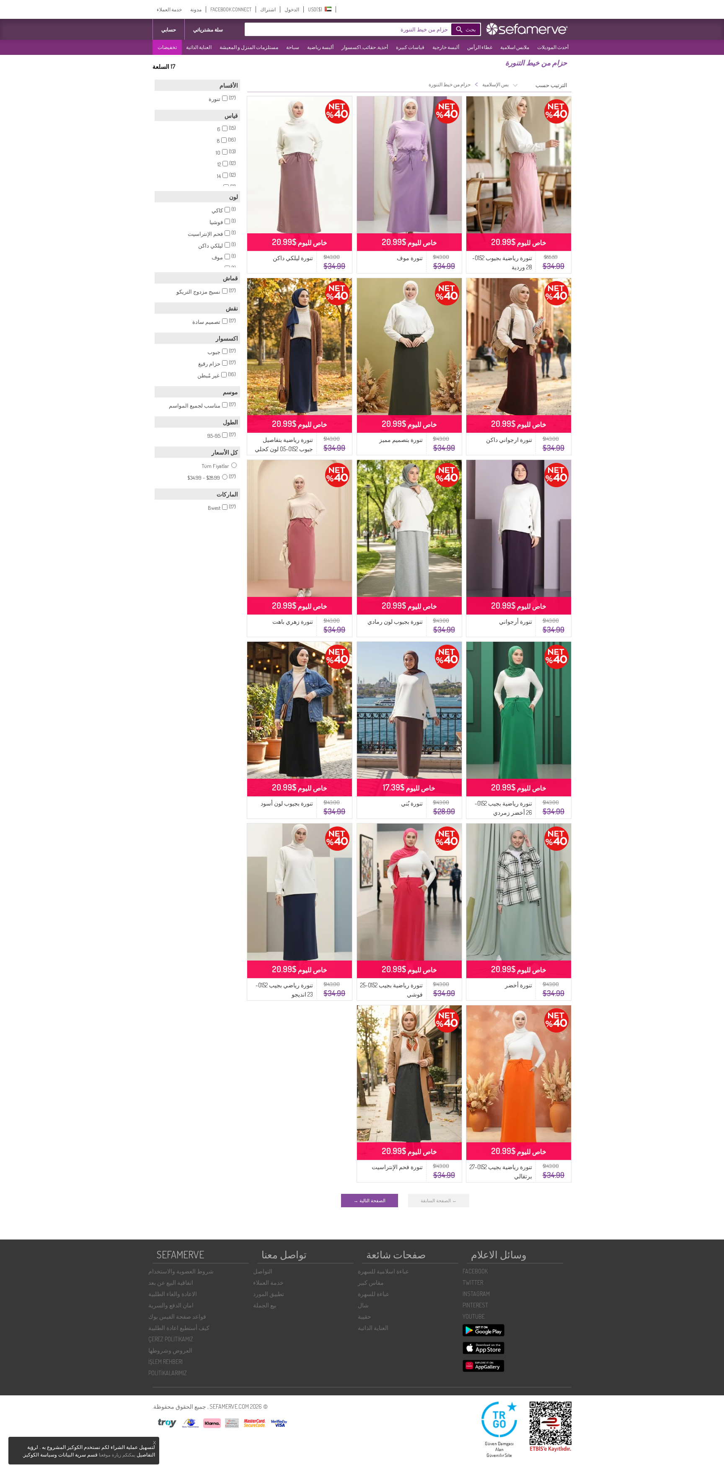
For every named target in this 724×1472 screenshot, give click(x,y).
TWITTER (473, 1282)
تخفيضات (167, 47)
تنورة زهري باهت (292, 621)
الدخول (291, 9)
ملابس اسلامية (514, 47)
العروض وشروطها (170, 1350)
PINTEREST (475, 1305)
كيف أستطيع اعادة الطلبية (178, 1327)
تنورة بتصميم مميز (401, 439)
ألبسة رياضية (320, 47)
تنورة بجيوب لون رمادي (395, 621)
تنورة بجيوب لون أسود (287, 803)
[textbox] (360, 29)
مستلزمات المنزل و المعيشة (249, 47)
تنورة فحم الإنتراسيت (397, 1166)
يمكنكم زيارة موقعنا (117, 1454)
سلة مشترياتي (208, 29)
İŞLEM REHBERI (165, 1361)
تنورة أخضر (518, 985)
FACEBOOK (475, 1271)
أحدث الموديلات (553, 47)
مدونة (196, 9)
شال (363, 1305)
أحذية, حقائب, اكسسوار (364, 47)
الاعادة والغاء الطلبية (172, 1293)
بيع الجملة (265, 1305)
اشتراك (268, 9)
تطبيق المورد (268, 1293)
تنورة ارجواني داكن (509, 439)
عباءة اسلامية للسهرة (383, 1271)
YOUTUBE (474, 1316)
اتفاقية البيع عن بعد (170, 1282)
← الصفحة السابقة (439, 1200)
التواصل (262, 1271)
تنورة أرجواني (515, 621)
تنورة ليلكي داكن (293, 257)
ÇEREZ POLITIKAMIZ (170, 1339)
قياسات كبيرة (410, 47)
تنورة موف (410, 257)
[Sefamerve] (528, 29)
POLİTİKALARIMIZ (167, 1372)
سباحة (292, 47)
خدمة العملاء (169, 9)
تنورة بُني (412, 803)
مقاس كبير (371, 1282)
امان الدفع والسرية (171, 1305)
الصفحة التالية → (369, 1200)
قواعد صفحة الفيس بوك (177, 1316)
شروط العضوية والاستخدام (181, 1271)
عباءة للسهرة (373, 1293)
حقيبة (364, 1316)
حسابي (168, 29)
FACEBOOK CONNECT (230, 9)
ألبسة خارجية (445, 47)
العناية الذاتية (199, 47)
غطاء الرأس (479, 47)
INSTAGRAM (476, 1293)
